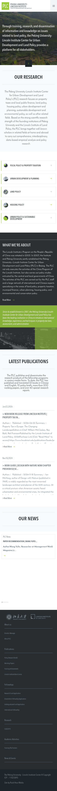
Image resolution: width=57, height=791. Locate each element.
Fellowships (8, 685)
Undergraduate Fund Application (14, 704)
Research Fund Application (12, 693)
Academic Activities (11, 739)
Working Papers (9, 663)
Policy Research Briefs (11, 658)
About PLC (7, 639)
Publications (9, 649)
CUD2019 (7, 729)
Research (7, 720)
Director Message (9, 633)
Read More (6, 300)
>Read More (7, 447)
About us (7, 625)
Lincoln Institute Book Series (13, 674)
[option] (28, 546)
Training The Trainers (10, 748)
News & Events (10, 758)
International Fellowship (11, 710)
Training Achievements (11, 669)
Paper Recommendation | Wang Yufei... (20, 542)
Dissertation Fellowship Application (15, 699)
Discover (28, 63)
